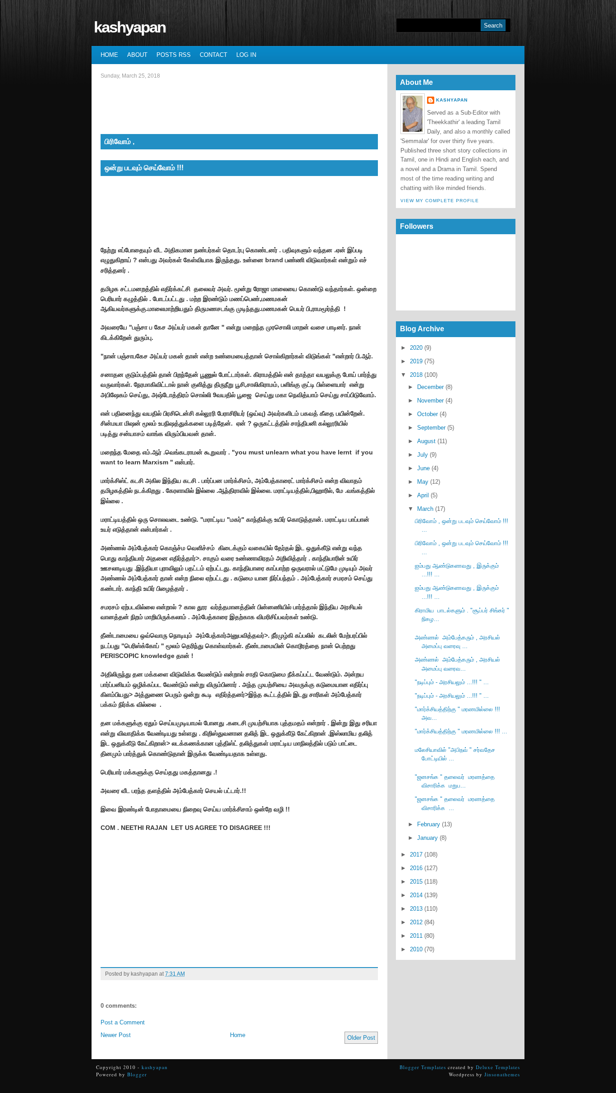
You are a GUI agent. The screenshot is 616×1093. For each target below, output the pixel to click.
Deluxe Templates (498, 1067)
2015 (416, 881)
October (427, 414)
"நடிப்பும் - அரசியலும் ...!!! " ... (452, 682)
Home (109, 54)
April (423, 495)
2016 (416, 868)
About (137, 54)
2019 (416, 361)
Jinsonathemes (502, 1074)
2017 (416, 854)
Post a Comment (123, 1022)
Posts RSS (173, 54)
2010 (416, 949)
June (423, 468)
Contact (213, 54)
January (427, 837)
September (431, 427)
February (428, 824)
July (422, 454)
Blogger (137, 1074)
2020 (416, 347)
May (422, 481)
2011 (416, 935)
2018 (416, 374)
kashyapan (129, 27)
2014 (416, 895)
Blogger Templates (423, 1067)
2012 (416, 922)
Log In (246, 54)
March (425, 508)
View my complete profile (439, 200)
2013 (416, 908)
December (430, 387)
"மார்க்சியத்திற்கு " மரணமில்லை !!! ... (461, 731)
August (426, 441)
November (430, 400)
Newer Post (116, 1035)
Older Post (361, 1037)
